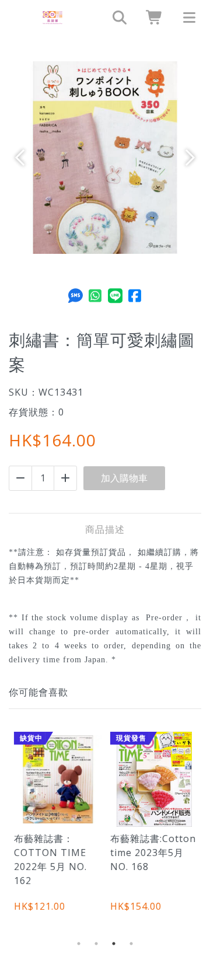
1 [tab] (79, 943)
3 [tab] (114, 943)
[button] (23, 157)
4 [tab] (131, 943)
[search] (115, 18)
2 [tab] (96, 943)
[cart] (150, 18)
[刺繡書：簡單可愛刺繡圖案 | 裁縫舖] (52, 17)
